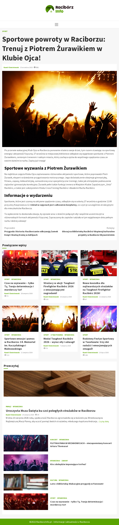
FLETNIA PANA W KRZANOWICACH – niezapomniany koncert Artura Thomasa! (26, 443)
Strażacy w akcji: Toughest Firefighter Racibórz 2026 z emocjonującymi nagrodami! (59, 263)
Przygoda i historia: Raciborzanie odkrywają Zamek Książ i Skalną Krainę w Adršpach (31, 231)
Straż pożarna (57, 335)
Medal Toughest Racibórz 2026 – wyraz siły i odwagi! (59, 319)
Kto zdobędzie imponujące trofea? (26, 462)
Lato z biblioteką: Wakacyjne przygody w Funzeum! (26, 482)
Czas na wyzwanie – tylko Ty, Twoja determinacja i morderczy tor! (20, 263)
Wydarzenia (16, 279)
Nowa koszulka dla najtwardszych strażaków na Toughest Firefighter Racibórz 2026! (99, 263)
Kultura (53, 480)
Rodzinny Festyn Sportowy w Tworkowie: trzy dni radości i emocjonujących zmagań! (99, 319)
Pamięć (8, 406)
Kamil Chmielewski (11, 67)
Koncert (54, 440)
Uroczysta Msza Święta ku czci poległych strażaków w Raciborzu (59, 384)
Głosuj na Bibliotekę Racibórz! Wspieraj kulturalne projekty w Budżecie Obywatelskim (88, 231)
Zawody (65, 461)
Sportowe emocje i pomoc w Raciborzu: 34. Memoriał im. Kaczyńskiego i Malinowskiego (20, 319)
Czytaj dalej (104, 421)
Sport (5, 31)
